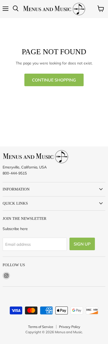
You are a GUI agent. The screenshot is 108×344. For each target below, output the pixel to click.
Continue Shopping (54, 80)
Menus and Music (68, 332)
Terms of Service (40, 327)
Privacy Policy (69, 327)
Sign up (82, 244)
